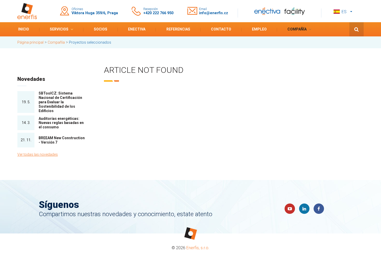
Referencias (178, 29)
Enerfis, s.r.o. (197, 247)
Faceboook (319, 209)
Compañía (297, 29)
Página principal (30, 42)
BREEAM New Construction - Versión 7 (62, 140)
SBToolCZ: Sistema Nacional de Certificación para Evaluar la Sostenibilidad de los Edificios (60, 102)
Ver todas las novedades (37, 154)
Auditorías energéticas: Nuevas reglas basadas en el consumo (61, 122)
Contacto (221, 29)
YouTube (290, 209)
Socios (100, 29)
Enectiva (136, 29)
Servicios (59, 29)
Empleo (259, 29)
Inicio (23, 29)
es (344, 11)
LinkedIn (304, 209)
